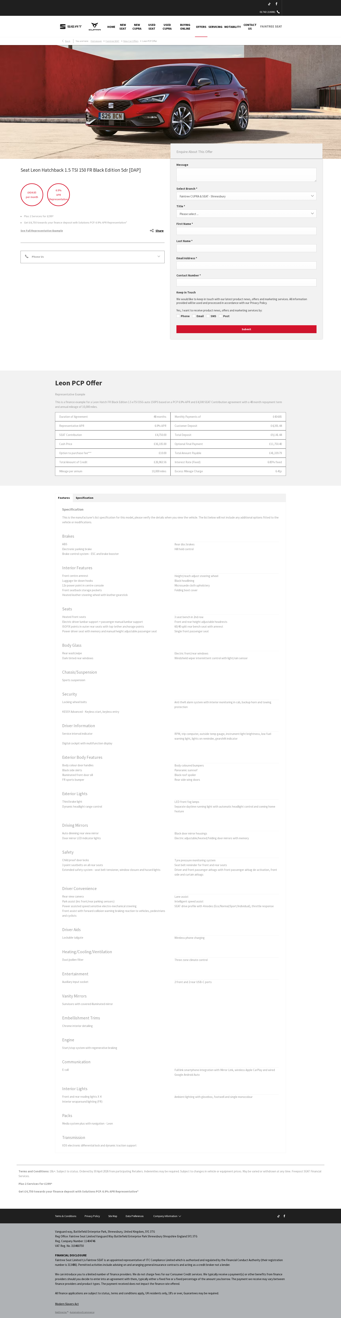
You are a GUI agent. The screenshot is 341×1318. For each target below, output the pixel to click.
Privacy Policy (92, 1216)
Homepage (96, 41)
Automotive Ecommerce (82, 1312)
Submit (246, 329)
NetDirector (61, 1312)
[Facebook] (276, 4)
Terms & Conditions (65, 1216)
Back (67, 41)
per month (32, 197)
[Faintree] (71, 26)
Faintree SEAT (112, 41)
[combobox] (246, 196)
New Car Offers (130, 41)
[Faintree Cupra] (94, 26)
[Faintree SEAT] (271, 26)
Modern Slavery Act (67, 1304)
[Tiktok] (269, 4)
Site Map (112, 1216)
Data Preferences (134, 1216)
